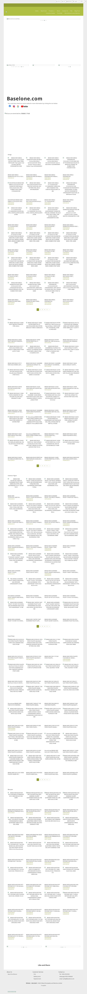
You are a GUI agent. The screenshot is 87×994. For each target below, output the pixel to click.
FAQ (71, 11)
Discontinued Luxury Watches (72, 13)
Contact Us (65, 11)
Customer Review (50, 13)
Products (51, 11)
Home (36, 11)
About (58, 11)
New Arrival (44, 11)
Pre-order (59, 13)
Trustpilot (43, 985)
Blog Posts (77, 11)
